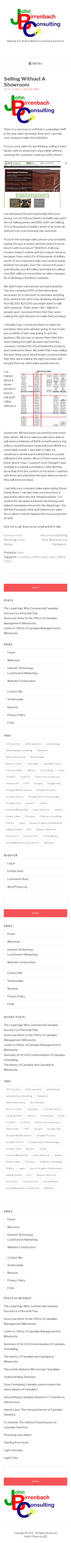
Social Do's (12, 836)
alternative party (16, 757)
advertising (53, 743)
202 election (13, 743)
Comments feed (17, 879)
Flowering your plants (17, 1435)
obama (58, 809)
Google (38, 783)
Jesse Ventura (41, 809)
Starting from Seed (16, 1442)
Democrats (12, 783)
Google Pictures (45, 790)
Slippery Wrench (46, 829)
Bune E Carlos (14, 763)
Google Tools (13, 803)
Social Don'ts (30, 836)
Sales (20, 552)
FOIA (10, 723)
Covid (61, 770)
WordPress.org (17, 887)
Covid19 (10, 776)
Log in (11, 863)
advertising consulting (19, 750)
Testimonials (15, 699)
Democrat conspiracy (47, 776)
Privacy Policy (16, 715)
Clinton (31, 770)
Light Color (11, 1458)
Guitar (43, 803)
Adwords (42, 750)
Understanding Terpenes (20, 1377)
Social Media (50, 836)
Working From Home (14, 540)
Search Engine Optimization (46, 822)
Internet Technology (20, 668)
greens (30, 803)
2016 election (33, 743)
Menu (37, 63)
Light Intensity (13, 1450)
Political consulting (51, 816)
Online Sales (40, 557)
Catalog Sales (14, 770)
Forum (11, 652)
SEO (29, 829)
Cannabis (32, 763)
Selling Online (14, 829)
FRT (45, 1536)
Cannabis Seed (52, 763)
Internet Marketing (17, 809)
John (17, 89)
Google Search (14, 796)
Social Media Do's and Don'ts (22, 842)
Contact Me (15, 691)
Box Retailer (37, 757)
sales (52, 557)
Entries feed (15, 871)
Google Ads (54, 783)
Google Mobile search (19, 790)
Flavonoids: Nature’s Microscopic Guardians (32, 1369)
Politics (10, 822)
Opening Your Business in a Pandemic (54, 539)
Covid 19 (25, 776)
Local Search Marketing (22, 673)
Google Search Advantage (44, 796)
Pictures (30, 816)
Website (49, 842)
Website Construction (21, 681)
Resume (12, 707)
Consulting (24, 557)
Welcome (13, 660)
